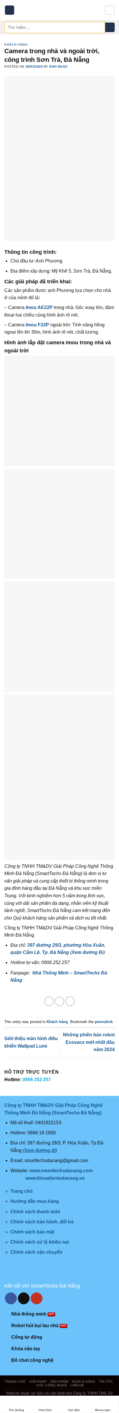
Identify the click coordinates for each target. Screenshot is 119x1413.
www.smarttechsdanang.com (61, 1170)
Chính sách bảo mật (32, 1231)
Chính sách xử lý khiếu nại (39, 1242)
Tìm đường (16, 1410)
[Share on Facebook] (49, 1001)
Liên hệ (77, 1385)
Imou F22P (37, 324)
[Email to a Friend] (70, 1001)
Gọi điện (74, 1410)
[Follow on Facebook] (11, 1298)
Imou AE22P (39, 307)
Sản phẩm (59, 1381)
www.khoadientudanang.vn (55, 1178)
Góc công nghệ (51, 1385)
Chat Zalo (45, 1410)
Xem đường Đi (87, 952)
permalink (104, 1022)
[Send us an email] (24, 1298)
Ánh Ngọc (58, 66)
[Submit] (110, 27)
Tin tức (106, 1381)
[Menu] (9, 10)
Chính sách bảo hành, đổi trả (42, 1221)
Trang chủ (15, 1381)
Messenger (103, 1410)
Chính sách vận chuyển (36, 1252)
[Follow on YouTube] (36, 1298)
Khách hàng (16, 44)
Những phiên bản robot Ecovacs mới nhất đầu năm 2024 (89, 1042)
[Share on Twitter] (59, 1001)
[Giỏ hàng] (109, 10)
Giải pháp (38, 1381)
